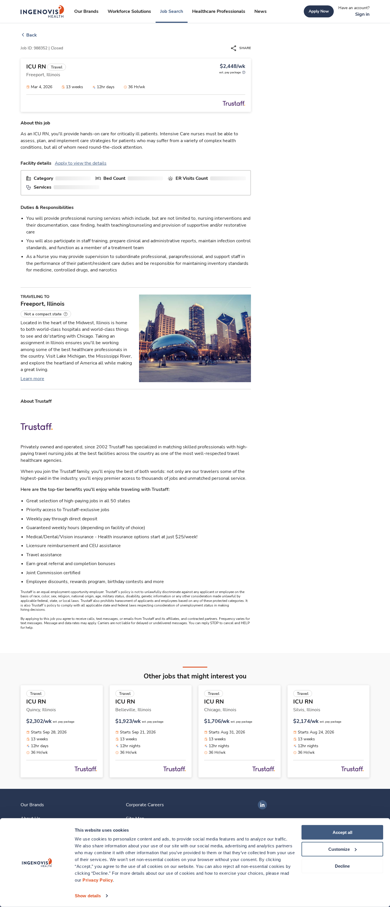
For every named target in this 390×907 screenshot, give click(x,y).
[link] (42, 11)
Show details (88, 895)
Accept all (342, 832)
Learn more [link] (32, 379)
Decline (342, 865)
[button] (46, 314)
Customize (339, 849)
